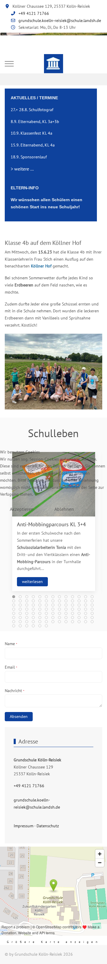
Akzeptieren (22, 509)
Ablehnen (64, 509)
